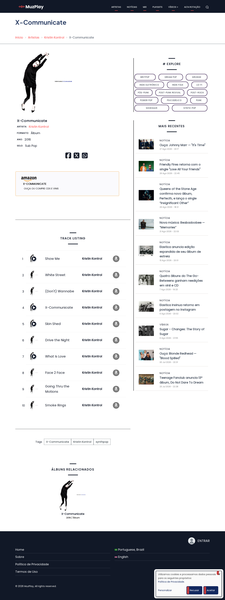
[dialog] (189, 584)
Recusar (194, 590)
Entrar (203, 540)
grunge (196, 77)
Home (19, 550)
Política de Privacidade (32, 564)
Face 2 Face (55, 372)
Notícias (132, 7)
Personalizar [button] (165, 590)
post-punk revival (170, 92)
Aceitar (211, 590)
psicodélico (174, 100)
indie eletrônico (149, 84)
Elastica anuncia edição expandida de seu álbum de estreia (180, 251)
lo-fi (199, 84)
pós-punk (143, 92)
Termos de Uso (26, 572)
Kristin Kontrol (54, 37)
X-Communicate (59, 307)
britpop (145, 77)
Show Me (52, 258)
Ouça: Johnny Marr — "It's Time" (182, 145)
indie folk (177, 84)
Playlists (157, 7)
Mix (145, 7)
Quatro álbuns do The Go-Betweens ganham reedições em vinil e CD (181, 280)
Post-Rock (197, 92)
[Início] (31, 7)
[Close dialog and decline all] (219, 573)
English (122, 557)
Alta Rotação (192, 7)
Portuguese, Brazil (130, 550)
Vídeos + (173, 7)
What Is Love (55, 356)
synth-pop (189, 108)
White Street (55, 275)
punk (199, 100)
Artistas (116, 7)
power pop (146, 100)
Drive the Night (57, 340)
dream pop (171, 77)
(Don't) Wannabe (59, 291)
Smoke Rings (55, 405)
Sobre (19, 557)
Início (19, 37)
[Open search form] (207, 7)
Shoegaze (151, 108)
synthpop (102, 442)
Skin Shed (53, 323)
